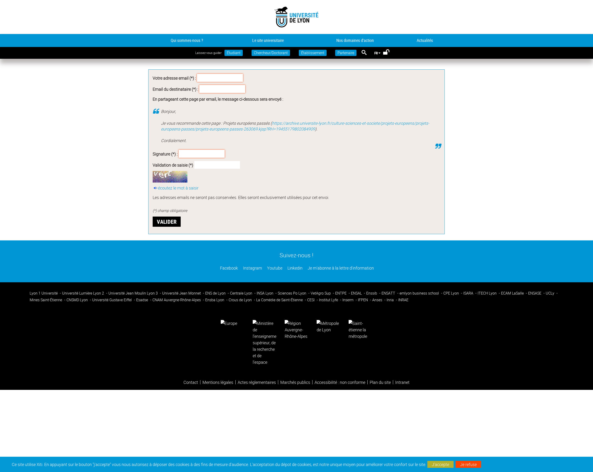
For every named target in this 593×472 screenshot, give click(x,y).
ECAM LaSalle (513, 293)
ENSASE (535, 293)
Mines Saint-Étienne (46, 299)
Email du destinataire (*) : (175, 89)
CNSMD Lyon (77, 299)
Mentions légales (217, 382)
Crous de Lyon (241, 299)
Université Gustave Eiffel (112, 299)
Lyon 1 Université (44, 293)
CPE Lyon (451, 293)
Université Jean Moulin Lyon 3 (133, 293)
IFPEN (363, 299)
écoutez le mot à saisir (178, 188)
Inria (391, 299)
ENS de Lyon (216, 293)
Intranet (402, 382)
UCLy (550, 293)
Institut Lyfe (329, 299)
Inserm (348, 299)
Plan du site (380, 382)
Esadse (142, 299)
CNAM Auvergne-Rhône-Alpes (177, 299)
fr (376, 53)
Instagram (252, 268)
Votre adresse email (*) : (174, 78)
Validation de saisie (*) (173, 165)
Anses (377, 299)
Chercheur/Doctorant (271, 52)
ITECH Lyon (488, 293)
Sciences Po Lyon (292, 293)
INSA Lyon (265, 293)
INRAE (403, 299)
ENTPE (341, 293)
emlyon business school (420, 293)
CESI (311, 299)
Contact (190, 382)
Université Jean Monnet (182, 293)
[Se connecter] (389, 53)
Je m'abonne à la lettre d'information (340, 268)
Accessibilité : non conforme (340, 382)
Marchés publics (295, 382)
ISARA (468, 293)
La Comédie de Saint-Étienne (280, 299)
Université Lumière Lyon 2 (83, 293)
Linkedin (295, 268)
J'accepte (440, 464)
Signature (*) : (165, 154)
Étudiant (233, 52)
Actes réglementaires (257, 382)
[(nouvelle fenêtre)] (264, 342)
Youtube (274, 268)
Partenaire (346, 52)
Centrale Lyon (241, 293)
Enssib (372, 293)
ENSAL (357, 293)
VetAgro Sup (321, 293)
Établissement (312, 52)
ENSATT (389, 293)
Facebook (228, 268)
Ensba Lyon (215, 299)
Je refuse (468, 464)
